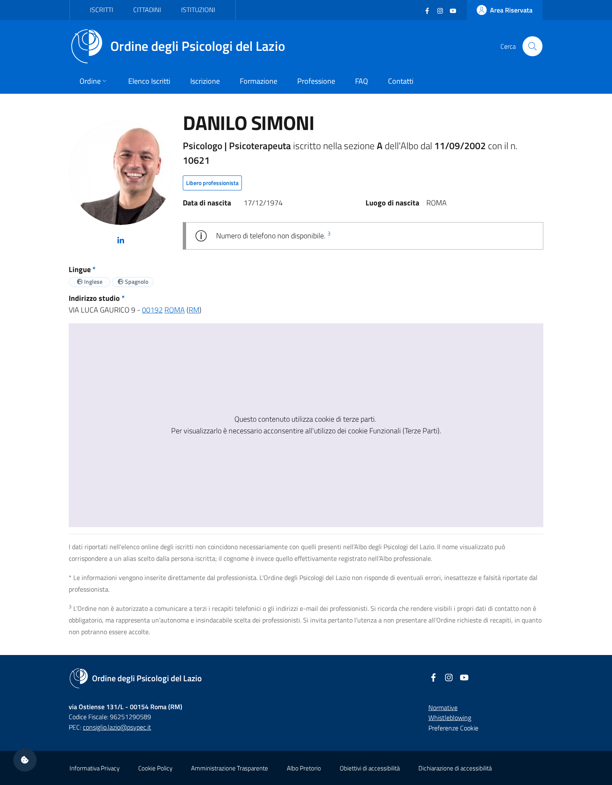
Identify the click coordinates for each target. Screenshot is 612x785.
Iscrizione (205, 81)
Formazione (258, 81)
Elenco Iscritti (149, 81)
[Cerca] (532, 46)
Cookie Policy (155, 768)
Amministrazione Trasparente (229, 768)
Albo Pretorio (304, 768)
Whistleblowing (449, 717)
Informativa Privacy (94, 768)
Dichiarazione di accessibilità (455, 768)
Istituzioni (198, 10)
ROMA (174, 309)
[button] (25, 760)
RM (194, 309)
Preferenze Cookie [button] (453, 728)
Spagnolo (136, 281)
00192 (152, 309)
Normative (443, 707)
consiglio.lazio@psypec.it (117, 727)
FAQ (361, 81)
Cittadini (147, 10)
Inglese (92, 281)
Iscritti (101, 10)
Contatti (400, 81)
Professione (316, 81)
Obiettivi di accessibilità (370, 768)
